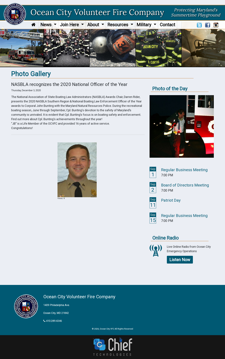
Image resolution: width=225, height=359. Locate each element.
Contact (167, 24)
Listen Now (179, 259)
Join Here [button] (70, 24)
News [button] (47, 24)
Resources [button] (118, 24)
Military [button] (145, 24)
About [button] (93, 24)
